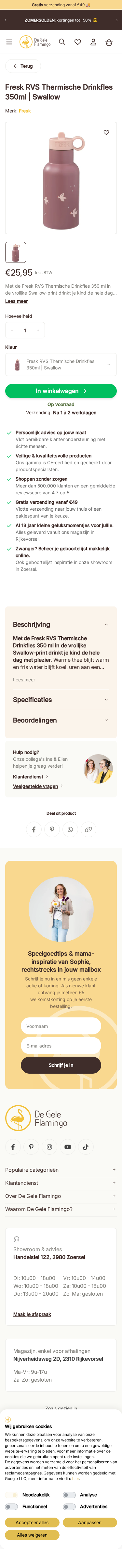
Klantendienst (28, 776)
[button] (7, 42)
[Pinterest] (31, 1147)
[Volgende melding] (117, 20)
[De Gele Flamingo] (35, 41)
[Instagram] (49, 1147)
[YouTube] (67, 1147)
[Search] (62, 42)
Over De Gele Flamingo (33, 1196)
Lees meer (16, 301)
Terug (26, 66)
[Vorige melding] (5, 20)
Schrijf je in (61, 1065)
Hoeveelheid (18, 316)
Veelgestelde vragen (35, 786)
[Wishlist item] (106, 132)
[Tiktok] (86, 1147)
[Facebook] (13, 1147)
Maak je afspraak (32, 1314)
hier (75, 1478)
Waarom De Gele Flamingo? (39, 1209)
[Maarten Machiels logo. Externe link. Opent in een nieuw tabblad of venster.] (8, 1419)
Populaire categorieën (32, 1169)
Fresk (25, 110)
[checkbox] (11, 1495)
